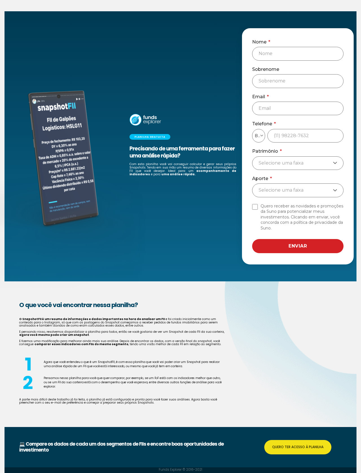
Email (260, 96)
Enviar (298, 246)
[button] (149, 137)
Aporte (262, 178)
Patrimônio (267, 151)
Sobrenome (265, 69)
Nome (261, 42)
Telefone (264, 123)
